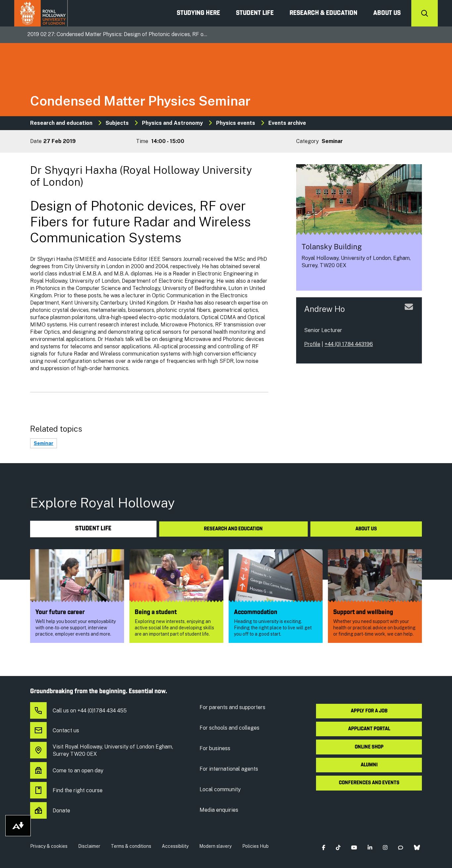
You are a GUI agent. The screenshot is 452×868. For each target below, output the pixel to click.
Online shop (369, 747)
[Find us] (306, 279)
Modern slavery (215, 846)
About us (387, 13)
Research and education (61, 123)
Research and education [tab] (233, 529)
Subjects (117, 123)
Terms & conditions (131, 846)
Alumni (369, 765)
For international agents (229, 769)
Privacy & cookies (49, 846)
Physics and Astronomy (172, 123)
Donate (61, 810)
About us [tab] (366, 529)
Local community (220, 789)
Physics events (235, 123)
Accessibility (175, 846)
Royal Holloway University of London (41, 13)
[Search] (424, 13)
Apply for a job (369, 711)
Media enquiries (219, 810)
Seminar (43, 443)
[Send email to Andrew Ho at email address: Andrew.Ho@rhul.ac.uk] (409, 315)
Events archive (287, 123)
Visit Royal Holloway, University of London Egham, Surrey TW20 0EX (113, 750)
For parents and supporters (232, 707)
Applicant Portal (369, 729)
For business (215, 748)
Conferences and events (369, 783)
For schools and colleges (229, 728)
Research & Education (323, 13)
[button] (323, 847)
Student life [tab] (93, 529)
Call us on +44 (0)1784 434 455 (90, 710)
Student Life (255, 13)
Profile (312, 344)
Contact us (66, 730)
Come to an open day (78, 770)
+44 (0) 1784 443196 (349, 344)
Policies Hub (255, 846)
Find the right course (78, 790)
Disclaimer (89, 846)
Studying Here (198, 13)
